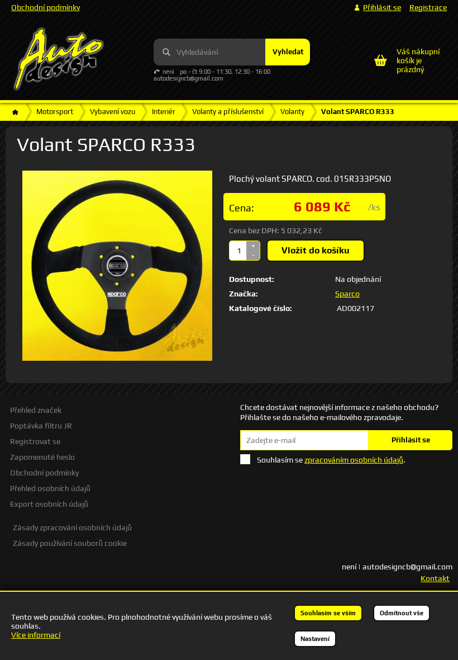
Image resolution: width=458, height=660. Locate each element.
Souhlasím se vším (328, 613)
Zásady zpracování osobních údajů (72, 527)
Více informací (35, 634)
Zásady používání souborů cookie (70, 543)
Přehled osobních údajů (50, 488)
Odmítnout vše (401, 613)
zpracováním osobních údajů (353, 459)
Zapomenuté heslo (42, 456)
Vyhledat (288, 52)
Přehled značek (35, 410)
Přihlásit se (411, 440)
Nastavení (315, 638)
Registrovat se (35, 441)
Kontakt (435, 578)
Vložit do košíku (316, 250)
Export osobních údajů (49, 503)
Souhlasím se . (331, 460)
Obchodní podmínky (45, 7)
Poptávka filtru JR (41, 425)
